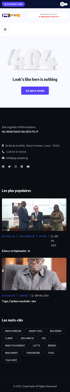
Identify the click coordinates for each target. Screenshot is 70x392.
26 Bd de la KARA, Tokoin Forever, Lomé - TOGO (32, 145)
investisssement (15, 345)
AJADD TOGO (35, 331)
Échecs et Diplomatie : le (16, 251)
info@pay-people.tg (16, 158)
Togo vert (11, 360)
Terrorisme (33, 352)
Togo (51, 352)
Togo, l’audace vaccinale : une (19, 301)
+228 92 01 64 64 (15, 151)
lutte (36, 345)
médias (52, 345)
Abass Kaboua (13, 331)
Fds (44, 338)
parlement (11, 352)
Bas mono (56, 331)
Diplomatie (27, 338)
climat (9, 338)
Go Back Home (35, 90)
